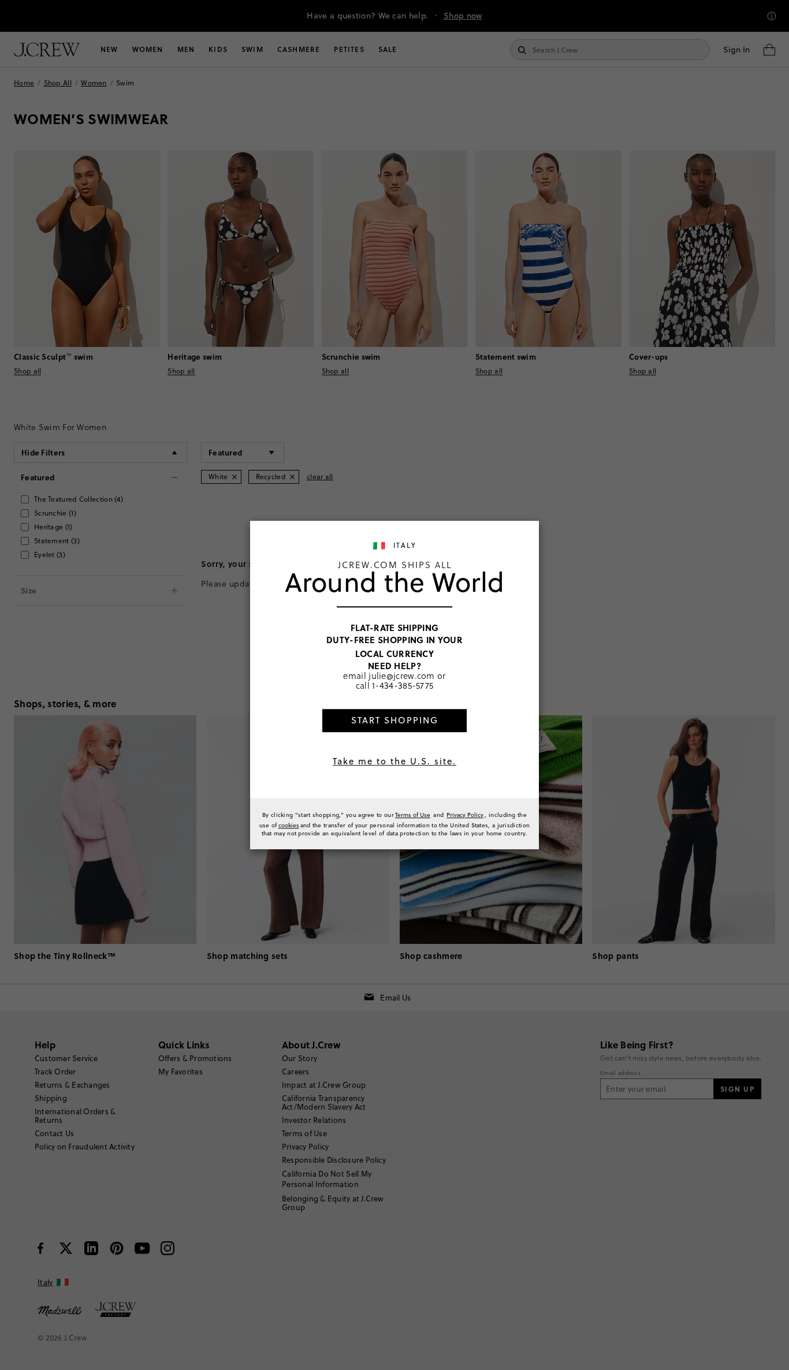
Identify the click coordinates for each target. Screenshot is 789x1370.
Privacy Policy (464, 815)
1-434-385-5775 (402, 686)
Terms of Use (412, 815)
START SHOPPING (394, 720)
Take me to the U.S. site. (394, 761)
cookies (288, 825)
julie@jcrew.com (402, 675)
